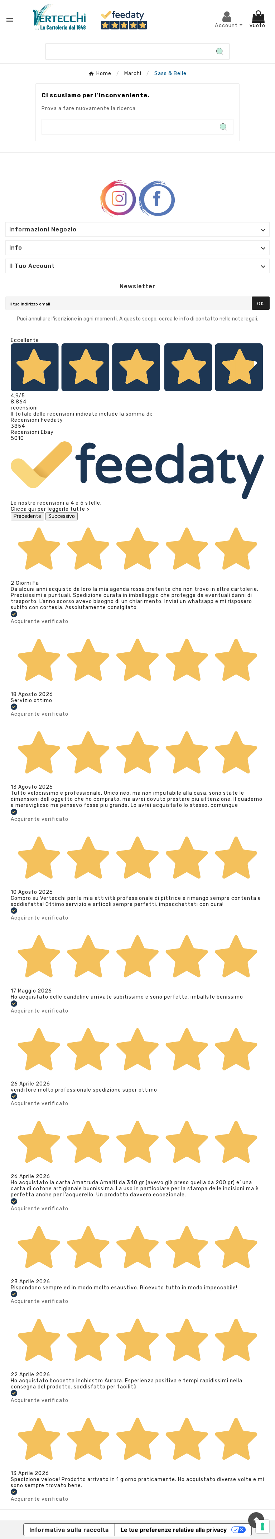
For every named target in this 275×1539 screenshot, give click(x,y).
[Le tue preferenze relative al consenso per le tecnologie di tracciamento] (262, 1526)
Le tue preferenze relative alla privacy (174, 1529)
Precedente (27, 516)
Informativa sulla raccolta (69, 1529)
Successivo (61, 516)
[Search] (219, 51)
